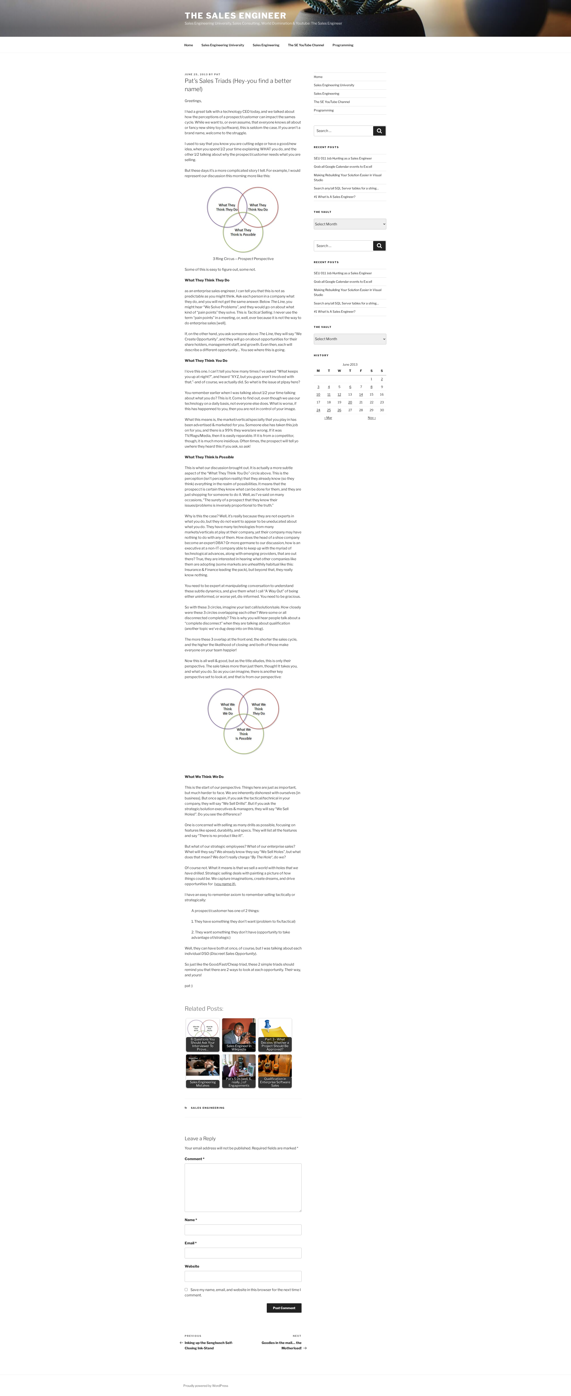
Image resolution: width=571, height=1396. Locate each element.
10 (318, 394)
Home (188, 45)
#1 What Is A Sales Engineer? (334, 197)
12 (339, 394)
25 (329, 410)
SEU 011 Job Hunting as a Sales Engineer (343, 158)
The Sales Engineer (236, 16)
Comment (195, 1159)
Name (191, 1220)
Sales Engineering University (222, 45)
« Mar (328, 417)
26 (339, 410)
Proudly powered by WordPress (205, 1386)
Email (191, 1243)
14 (361, 394)
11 (329, 394)
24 (318, 410)
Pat (217, 74)
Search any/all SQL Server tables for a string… (346, 188)
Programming (343, 45)
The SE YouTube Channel (306, 45)
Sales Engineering (266, 45)
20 (350, 402)
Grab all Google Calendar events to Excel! (343, 166)
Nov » (372, 417)
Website (192, 1266)
